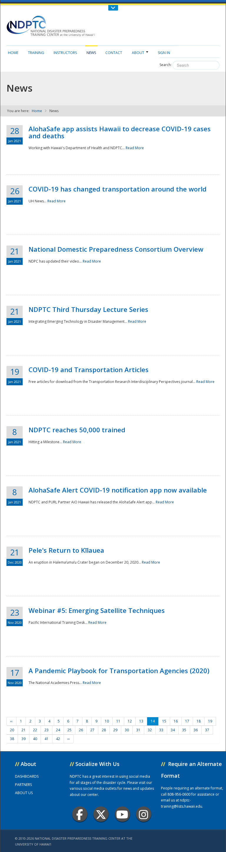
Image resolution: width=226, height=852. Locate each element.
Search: (165, 64)
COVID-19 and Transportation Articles (89, 369)
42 (58, 738)
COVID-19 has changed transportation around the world (118, 188)
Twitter (101, 814)
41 (46, 738)
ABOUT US (24, 792)
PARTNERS (23, 784)
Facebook (79, 814)
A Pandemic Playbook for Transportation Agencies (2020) (119, 670)
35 (184, 729)
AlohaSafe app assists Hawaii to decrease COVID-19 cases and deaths (120, 132)
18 (199, 721)
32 (150, 729)
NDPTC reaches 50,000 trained (77, 429)
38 (12, 738)
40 (35, 738)
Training (36, 52)
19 (210, 721)
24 (58, 729)
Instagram (143, 814)
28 (104, 729)
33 (161, 729)
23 (46, 729)
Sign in (164, 52)
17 (187, 721)
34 (173, 729)
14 (153, 721)
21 (23, 729)
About (138, 52)
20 (12, 729)
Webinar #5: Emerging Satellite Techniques (97, 610)
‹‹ (11, 721)
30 (127, 729)
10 (107, 721)
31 (138, 729)
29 (115, 729)
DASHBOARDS (27, 776)
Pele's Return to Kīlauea (66, 550)
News (91, 52)
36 (196, 729)
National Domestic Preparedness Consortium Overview (116, 249)
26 (81, 729)
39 (23, 738)
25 (69, 729)
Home (13, 52)
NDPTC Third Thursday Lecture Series (88, 309)
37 (207, 729)
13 (141, 721)
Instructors (65, 52)
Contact (113, 52)
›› (68, 738)
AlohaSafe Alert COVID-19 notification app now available (118, 489)
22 (35, 729)
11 (118, 721)
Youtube (122, 814)
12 (130, 721)
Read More (135, 147)
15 (164, 721)
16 (176, 721)
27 (92, 729)
